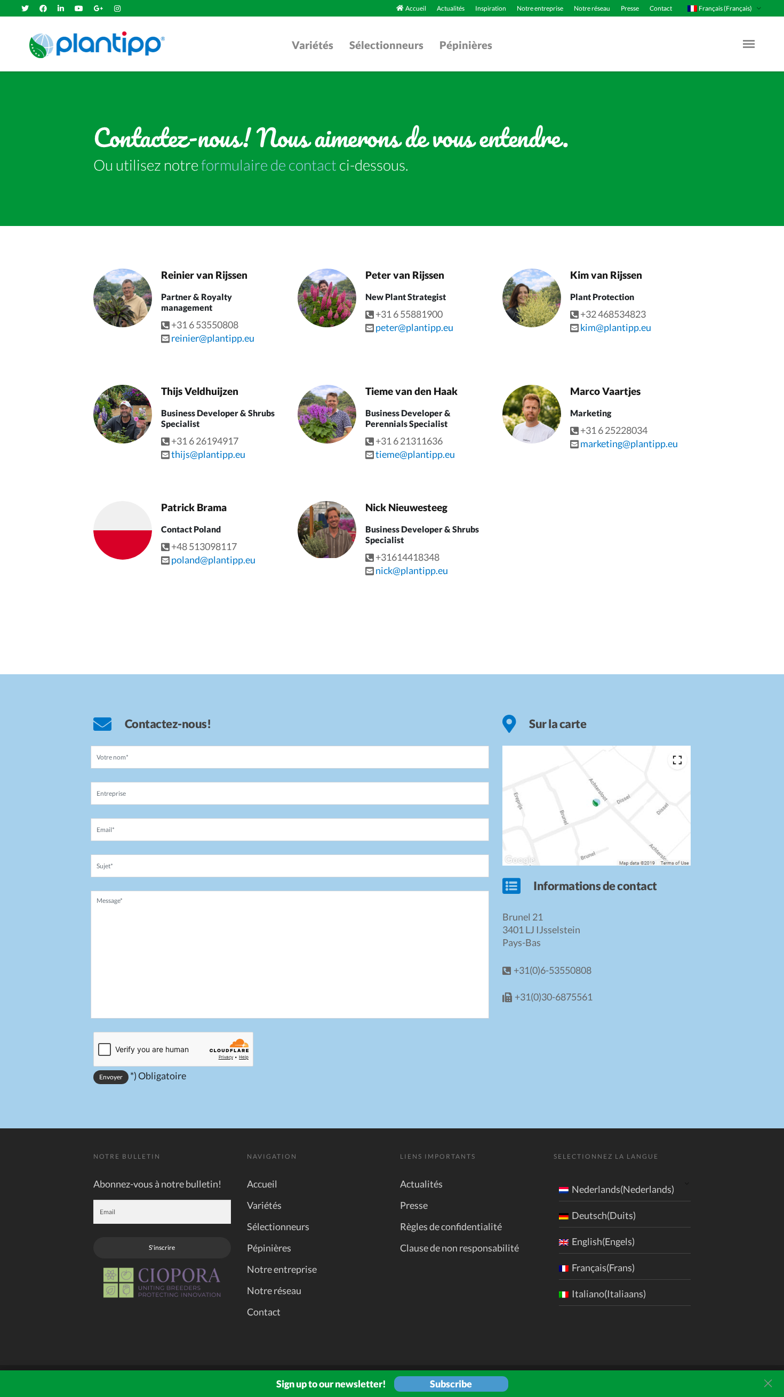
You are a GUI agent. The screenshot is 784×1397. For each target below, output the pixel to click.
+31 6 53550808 (204, 324)
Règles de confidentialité (451, 1226)
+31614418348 (407, 557)
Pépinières (465, 44)
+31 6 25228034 (613, 430)
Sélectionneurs (386, 44)
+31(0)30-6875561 (554, 997)
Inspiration (490, 8)
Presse (630, 8)
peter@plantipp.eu (414, 327)
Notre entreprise (540, 8)
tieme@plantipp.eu (415, 454)
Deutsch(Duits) (604, 1215)
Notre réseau (592, 8)
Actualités (451, 8)
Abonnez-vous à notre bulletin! (157, 1184)
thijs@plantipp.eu (208, 454)
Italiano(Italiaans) (609, 1293)
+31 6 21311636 (409, 441)
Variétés (312, 44)
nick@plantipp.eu (411, 570)
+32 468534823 (613, 314)
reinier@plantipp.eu (212, 338)
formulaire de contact (269, 165)
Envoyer (111, 1077)
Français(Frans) (603, 1267)
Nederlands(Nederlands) (623, 1189)
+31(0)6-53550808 (552, 970)
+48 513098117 (204, 546)
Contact (661, 8)
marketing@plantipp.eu (629, 443)
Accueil (415, 8)
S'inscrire (162, 1247)
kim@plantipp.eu (615, 327)
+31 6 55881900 (409, 314)
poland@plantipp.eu (213, 560)
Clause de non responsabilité (459, 1248)
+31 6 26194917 (204, 441)
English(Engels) (603, 1241)
